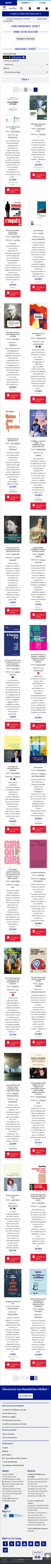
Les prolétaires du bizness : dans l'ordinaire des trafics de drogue (13, 1088)
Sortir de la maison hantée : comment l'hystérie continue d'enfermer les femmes (38, 658)
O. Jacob (42, 1206)
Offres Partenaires (9, 1437)
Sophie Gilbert (15, 881)
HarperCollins (13, 1314)
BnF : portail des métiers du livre (14, 1458)
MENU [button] (4, 9)
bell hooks (41, 875)
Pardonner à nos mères (38, 334)
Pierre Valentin (15, 443)
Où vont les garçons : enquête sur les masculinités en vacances (13, 981)
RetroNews (6, 1455)
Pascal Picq (41, 1203)
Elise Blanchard (41, 1097)
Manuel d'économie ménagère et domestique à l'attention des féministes (38, 1302)
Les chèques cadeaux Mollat (13, 1465)
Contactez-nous (8, 1501)
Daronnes (38, 1317)
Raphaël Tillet (41, 449)
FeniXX (5, 1448)
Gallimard (13, 345)
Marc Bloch (15, 339)
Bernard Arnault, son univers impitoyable (12, 232)
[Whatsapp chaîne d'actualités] (5, 1550)
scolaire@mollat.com (10, 1498)
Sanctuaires (38, 767)
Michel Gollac (15, 131)
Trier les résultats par (11, 61)
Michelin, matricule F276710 (38, 125)
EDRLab (5, 1451)
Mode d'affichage (10, 54)
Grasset (17, 776)
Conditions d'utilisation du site (14, 1410)
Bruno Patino (15, 773)
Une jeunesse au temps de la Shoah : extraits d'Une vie (12, 549)
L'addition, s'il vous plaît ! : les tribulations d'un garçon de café (38, 444)
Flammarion (12, 1206)
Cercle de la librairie (9, 1462)
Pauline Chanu (41, 664)
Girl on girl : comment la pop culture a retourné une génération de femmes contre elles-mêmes (13, 873)
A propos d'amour (38, 872)
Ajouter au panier (14, 191)
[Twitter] (11, 1543)
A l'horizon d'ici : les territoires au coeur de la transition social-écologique (13, 663)
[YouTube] (24, 1543)
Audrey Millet (15, 236)
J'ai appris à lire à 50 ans (12, 1302)
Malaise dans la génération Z (13, 440)
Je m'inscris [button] (25, 1396)
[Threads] (43, 1543)
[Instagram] (18, 1543)
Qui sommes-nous (9, 1413)
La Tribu (17, 240)
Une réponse (38, 230)
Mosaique (17, 57)
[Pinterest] (30, 1543)
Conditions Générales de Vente (14, 1424)
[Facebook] (5, 1543)
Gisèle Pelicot (15, 1200)
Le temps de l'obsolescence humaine (13, 768)
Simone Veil (15, 554)
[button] (21, 8)
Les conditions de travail (13, 128)
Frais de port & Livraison (11, 1420)
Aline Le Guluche (12, 1308)
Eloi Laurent (15, 668)
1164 (30, 90)
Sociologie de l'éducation (25, 38)
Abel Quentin (41, 770)
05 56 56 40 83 (8, 1486)
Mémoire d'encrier (38, 992)
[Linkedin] (37, 1543)
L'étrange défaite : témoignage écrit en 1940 (13, 334)
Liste (6, 57)
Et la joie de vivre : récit (13, 1196)
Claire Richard (41, 338)
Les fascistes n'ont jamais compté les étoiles (38, 979)
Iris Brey (41, 233)
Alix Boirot (15, 986)
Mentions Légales (9, 1417)
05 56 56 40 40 (17, 1481)
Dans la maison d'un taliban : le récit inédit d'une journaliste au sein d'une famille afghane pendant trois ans (38, 1088)
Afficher (6, 68)
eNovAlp (21, 1559)
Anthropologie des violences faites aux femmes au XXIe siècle (38, 1197)
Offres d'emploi (8, 1434)
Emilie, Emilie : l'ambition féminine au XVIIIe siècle (38, 549)
